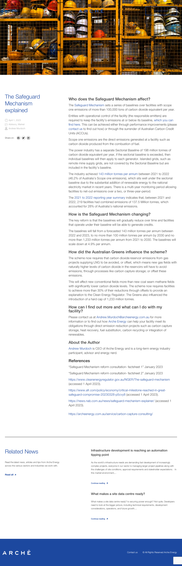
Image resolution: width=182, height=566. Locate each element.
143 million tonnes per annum (118, 174)
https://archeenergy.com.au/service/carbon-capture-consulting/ (111, 414)
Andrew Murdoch (80, 348)
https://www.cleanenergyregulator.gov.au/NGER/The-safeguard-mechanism (119, 379)
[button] (18, 138)
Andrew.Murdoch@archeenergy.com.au (122, 317)
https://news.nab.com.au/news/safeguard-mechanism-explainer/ (111, 401)
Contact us (132, 552)
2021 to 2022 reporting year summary (99, 197)
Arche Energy (117, 321)
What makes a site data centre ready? (118, 494)
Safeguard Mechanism (89, 105)
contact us (75, 129)
